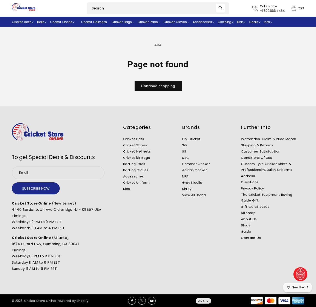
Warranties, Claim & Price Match (268, 139)
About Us (249, 219)
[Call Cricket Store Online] (256, 8)
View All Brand (194, 195)
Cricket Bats (133, 139)
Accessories (133, 176)
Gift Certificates (255, 206)
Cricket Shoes (135, 145)
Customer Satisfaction (261, 151)
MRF (185, 176)
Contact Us (251, 237)
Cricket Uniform (136, 182)
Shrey (187, 188)
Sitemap (248, 213)
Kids (126, 188)
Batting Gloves (136, 170)
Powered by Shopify (72, 300)
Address (248, 176)
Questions (249, 182)
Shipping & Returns (257, 145)
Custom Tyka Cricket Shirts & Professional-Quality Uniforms (266, 167)
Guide (246, 231)
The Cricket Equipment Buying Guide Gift (266, 197)
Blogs (245, 225)
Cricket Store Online (40, 300)
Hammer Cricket (196, 164)
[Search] (220, 8)
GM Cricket (191, 139)
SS (184, 151)
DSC (185, 157)
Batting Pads (134, 164)
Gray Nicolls (192, 182)
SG (184, 145)
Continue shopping (158, 86)
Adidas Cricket (194, 170)
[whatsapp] (301, 274)
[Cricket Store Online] (37, 132)
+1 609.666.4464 (272, 11)
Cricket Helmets (137, 151)
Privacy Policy (252, 188)
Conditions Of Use (256, 157)
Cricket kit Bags (136, 157)
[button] (23, 22)
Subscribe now (36, 188)
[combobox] (158, 8)
